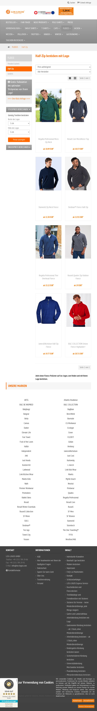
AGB (38, 557)
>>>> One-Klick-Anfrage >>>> (19, 98)
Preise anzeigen (19, 139)
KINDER (47, 34)
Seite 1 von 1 (85, 78)
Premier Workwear (26, 488)
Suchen (72, 3)
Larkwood (26, 470)
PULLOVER (22, 34)
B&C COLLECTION (71, 404)
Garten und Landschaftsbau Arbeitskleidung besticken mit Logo (78, 618)
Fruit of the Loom (26, 442)
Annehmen (88, 700)
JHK (26, 456)
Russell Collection (26, 511)
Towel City (26, 535)
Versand (40, 583)
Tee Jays (26, 530)
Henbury (71, 446)
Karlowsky (71, 460)
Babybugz (26, 409)
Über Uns (40, 576)
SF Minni (26, 516)
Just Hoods (26, 460)
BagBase (71, 409)
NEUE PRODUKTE (40, 22)
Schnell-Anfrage (85, 3)
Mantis (70, 474)
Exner (70, 432)
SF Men (71, 511)
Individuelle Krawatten (75, 557)
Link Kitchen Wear (26, 474)
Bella (26, 418)
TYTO (71, 535)
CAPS (56, 28)
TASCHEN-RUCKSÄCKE (15, 40)
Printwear (70, 488)
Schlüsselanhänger (74, 579)
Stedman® (26, 525)
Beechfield (71, 414)
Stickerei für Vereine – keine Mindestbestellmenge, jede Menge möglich (78, 606)
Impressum (71, 568)
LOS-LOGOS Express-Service (77, 583)
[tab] (19, 109)
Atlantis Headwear (71, 400)
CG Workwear (71, 423)
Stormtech (71, 525)
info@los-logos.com (19, 566)
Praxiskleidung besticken (76, 671)
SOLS (26, 521)
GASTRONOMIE (72, 34)
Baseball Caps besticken (76, 560)
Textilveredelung (43, 579)
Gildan (70, 442)
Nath (26, 483)
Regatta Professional (70, 497)
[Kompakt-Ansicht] (70, 78)
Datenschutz (41, 568)
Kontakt (70, 576)
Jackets (10, 74)
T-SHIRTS (45, 28)
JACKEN (77, 28)
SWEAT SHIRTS (31, 28)
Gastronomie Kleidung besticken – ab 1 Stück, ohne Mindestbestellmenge (79, 629)
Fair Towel (26, 437)
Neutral (70, 483)
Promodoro (26, 493)
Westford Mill (71, 539)
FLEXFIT (71, 437)
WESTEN (9, 34)
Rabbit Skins (26, 497)
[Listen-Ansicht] (75, 78)
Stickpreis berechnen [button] (18, 109)
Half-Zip (11, 69)
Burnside (70, 418)
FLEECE (66, 28)
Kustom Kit (26, 465)
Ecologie (70, 428)
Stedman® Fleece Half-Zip (78, 207)
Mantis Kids (26, 479)
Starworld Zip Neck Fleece (48, 207)
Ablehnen (77, 700)
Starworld (70, 521)
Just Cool (70, 456)
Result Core (70, 502)
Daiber (26, 428)
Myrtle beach (71, 479)
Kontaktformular (14, 570)
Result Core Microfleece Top (78, 139)
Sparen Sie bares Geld (45, 572)
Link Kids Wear (70, 470)
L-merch (71, 465)
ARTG (26, 400)
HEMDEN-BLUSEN (13, 28)
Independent (26, 451)
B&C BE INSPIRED (26, 404)
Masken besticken (73, 564)
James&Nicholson (70, 451)
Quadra (70, 493)
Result (26, 502)
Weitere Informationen (86, 706)
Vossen (26, 539)
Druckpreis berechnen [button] (18, 147)
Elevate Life (26, 432)
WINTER (58, 34)
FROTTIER (35, 34)
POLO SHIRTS (57, 22)
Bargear (26, 414)
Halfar (26, 446)
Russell (70, 507)
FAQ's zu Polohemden (75, 572)
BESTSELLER (11, 22)
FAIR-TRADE (25, 22)
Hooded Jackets (13, 64)
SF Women (71, 516)
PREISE (70, 22)
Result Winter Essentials (26, 507)
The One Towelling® (71, 530)
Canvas (26, 423)
